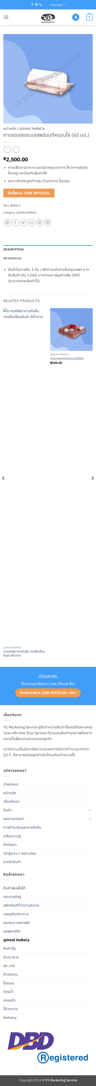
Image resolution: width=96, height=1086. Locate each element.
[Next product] (7, 149)
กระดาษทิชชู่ (12, 896)
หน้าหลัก (9, 128)
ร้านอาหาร (11, 957)
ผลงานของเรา (13, 818)
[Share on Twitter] (23, 222)
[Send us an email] (36, 4)
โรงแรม (8, 983)
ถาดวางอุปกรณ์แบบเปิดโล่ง (66, 359)
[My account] (75, 17)
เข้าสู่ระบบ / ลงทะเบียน (19, 853)
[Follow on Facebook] (32, 4)
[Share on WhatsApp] (7, 222)
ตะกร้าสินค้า (12, 862)
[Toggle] (90, 810)
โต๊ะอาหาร (10, 1009)
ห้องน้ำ (8, 991)
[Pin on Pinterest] (39, 222)
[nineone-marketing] (48, 17)
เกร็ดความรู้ (12, 836)
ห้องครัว (9, 1000)
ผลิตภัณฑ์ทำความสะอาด (21, 905)
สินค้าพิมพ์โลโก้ (14, 888)
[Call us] (40, 4)
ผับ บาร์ (9, 965)
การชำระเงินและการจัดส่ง (22, 827)
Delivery (10, 1017)
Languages (56, 4)
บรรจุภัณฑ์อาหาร (16, 914)
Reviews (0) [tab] (12, 258)
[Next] (92, 487)
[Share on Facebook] (15, 222)
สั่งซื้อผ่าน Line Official (29, 193)
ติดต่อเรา (10, 844)
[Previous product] (16, 149)
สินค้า (7, 810)
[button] (6, 17)
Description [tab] (13, 249)
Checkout (11, 784)
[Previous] (3, 487)
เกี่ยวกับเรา (11, 801)
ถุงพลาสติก (12, 931)
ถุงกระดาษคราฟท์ (16, 922)
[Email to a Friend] (31, 222)
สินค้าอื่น (9, 948)
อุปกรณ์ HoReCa (32, 128)
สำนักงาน (10, 974)
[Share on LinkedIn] (47, 222)
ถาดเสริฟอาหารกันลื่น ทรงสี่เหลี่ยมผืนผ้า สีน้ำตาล (24, 653)
